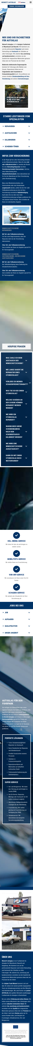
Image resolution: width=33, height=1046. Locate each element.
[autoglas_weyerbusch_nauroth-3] (16, 906)
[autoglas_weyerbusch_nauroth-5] (16, 935)
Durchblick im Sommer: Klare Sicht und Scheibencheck (16, 99)
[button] (31, 2)
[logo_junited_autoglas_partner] (22, 2)
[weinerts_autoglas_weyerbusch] (8, 2)
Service (17, 1013)
